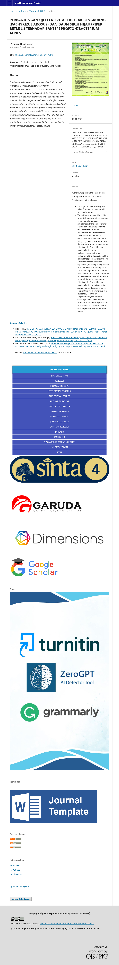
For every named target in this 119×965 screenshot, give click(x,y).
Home (12, 11)
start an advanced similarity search (40, 352)
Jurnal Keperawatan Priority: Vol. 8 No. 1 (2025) (82, 346)
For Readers (15, 865)
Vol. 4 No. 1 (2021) (37, 11)
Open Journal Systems (20, 886)
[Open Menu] (9, 3)
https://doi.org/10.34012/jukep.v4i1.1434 (35, 54)
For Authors (15, 870)
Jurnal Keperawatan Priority (27, 3)
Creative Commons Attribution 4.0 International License (67, 923)
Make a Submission (21, 899)
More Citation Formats (83, 152)
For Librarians (15, 874)
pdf (77, 105)
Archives (22, 11)
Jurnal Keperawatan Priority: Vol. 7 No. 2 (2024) (70, 340)
